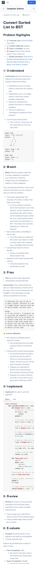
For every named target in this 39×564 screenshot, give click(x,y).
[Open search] (34, 9)
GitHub (27, 15)
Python (7, 399)
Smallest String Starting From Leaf (19, 59)
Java (14, 399)
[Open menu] (4, 9)
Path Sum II (28, 56)
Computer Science (15, 8)
